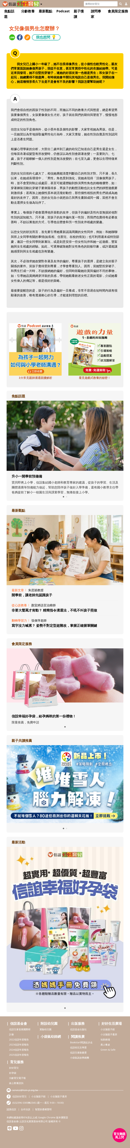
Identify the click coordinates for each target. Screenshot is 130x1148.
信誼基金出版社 (78, 1029)
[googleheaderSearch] (120, 4)
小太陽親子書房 (109, 1034)
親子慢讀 (79, 14)
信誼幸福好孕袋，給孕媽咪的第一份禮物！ (44, 716)
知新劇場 (105, 1039)
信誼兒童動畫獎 (78, 1052)
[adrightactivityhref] (65, 924)
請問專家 (96, 14)
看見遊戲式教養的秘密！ (95, 378)
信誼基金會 (18, 1023)
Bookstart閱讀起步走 (81, 1042)
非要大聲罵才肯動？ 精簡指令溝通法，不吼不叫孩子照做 (54, 610)
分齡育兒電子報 (17, 1078)
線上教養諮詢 (16, 1083)
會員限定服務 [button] (118, 11)
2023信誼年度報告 (19, 1044)
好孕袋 (12, 1072)
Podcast (63, 11)
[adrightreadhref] (65, 784)
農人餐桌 (105, 1044)
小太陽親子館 (108, 1029)
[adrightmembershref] (65, 679)
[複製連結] (27, 37)
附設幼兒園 (49, 1023)
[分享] (12, 37)
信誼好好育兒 (19, 1096)
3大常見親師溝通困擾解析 (35, 378)
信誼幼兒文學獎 (78, 1047)
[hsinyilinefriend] (10, 1129)
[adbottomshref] (35, 349)
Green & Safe (108, 1049)
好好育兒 (14, 1067)
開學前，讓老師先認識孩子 (32, 595)
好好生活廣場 (112, 1023)
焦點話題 (9, 14)
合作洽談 (25, 1109)
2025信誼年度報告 (19, 1054)
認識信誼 (11, 1109)
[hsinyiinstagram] (21, 1129)
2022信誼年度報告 (19, 1039)
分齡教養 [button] (28, 11)
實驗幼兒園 (45, 1029)
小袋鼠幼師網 (51, 1036)
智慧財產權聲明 (43, 1109)
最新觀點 (45, 11)
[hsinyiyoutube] (15, 1129)
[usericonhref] (124, 4)
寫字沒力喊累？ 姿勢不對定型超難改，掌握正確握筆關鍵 (54, 625)
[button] (41, 4)
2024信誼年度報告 (19, 1049)
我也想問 (46, 37)
